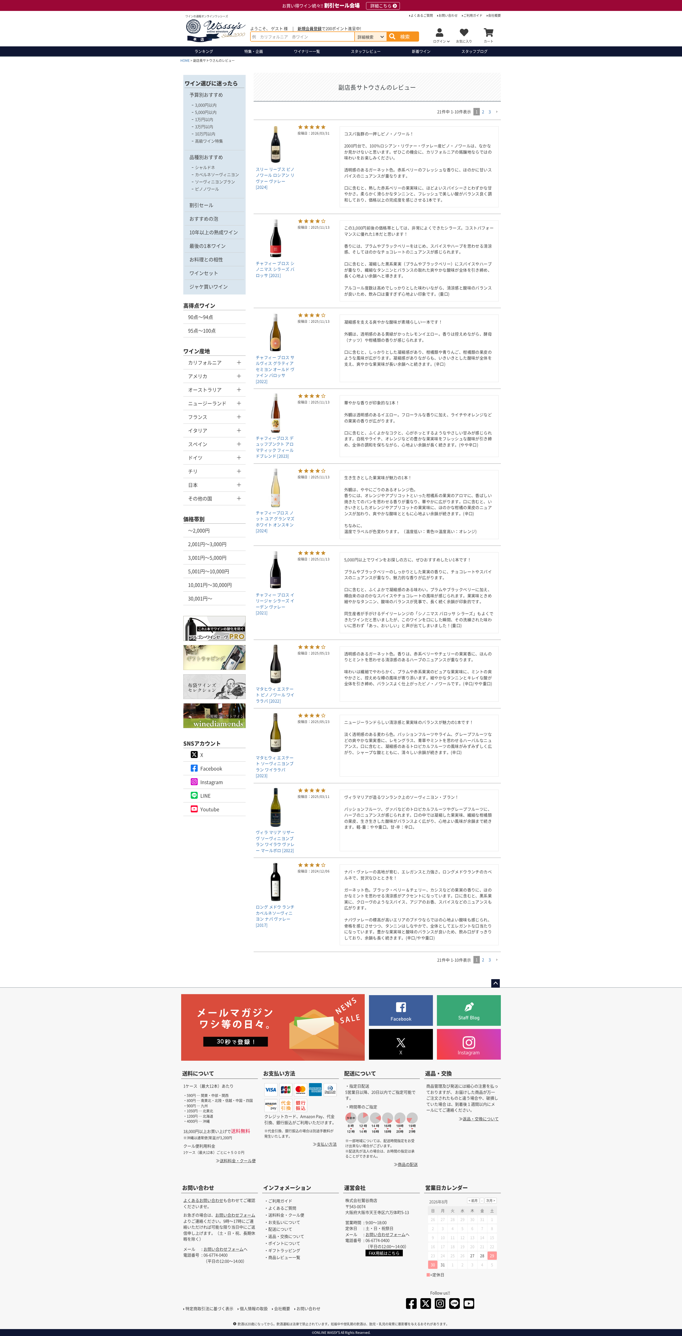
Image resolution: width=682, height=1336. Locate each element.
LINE (205, 795)
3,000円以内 (206, 105)
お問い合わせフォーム (235, 1215)
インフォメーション (287, 1188)
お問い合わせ (448, 15)
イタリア (197, 430)
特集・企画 (253, 51)
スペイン (197, 444)
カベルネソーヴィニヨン (217, 174)
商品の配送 (408, 1164)
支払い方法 (327, 1144)
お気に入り (464, 41)
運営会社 (355, 1188)
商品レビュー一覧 (284, 1257)
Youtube (209, 809)
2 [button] (483, 111)
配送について (360, 1073)
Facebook (211, 768)
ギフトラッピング (284, 1250)
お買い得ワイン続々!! (337, 5)
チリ (193, 471)
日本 (193, 484)
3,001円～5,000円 (207, 557)
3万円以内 (204, 126)
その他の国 (200, 498)
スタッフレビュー (366, 51)
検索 (405, 36)
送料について (198, 1073)
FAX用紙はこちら (384, 1253)
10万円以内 (205, 133)
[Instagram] (440, 1304)
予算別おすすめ (206, 94)
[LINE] (454, 1304)
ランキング (203, 51)
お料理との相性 (206, 259)
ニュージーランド (207, 403)
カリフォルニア (205, 362)
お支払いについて (284, 1222)
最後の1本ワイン (207, 245)
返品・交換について (481, 1118)
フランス (197, 416)
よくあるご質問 (422, 15)
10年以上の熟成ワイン (213, 232)
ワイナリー (307, 51)
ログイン (439, 41)
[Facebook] (411, 1304)
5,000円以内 (206, 112)
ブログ (474, 51)
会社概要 (494, 15)
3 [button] (490, 111)
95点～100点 (202, 330)
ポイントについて (284, 1243)
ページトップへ (495, 983)
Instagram (211, 781)
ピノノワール (207, 189)
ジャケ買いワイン (208, 286)
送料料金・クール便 (238, 1160)
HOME (185, 60)
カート (488, 41)
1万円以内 (204, 119)
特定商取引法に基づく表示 (209, 1308)
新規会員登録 (310, 28)
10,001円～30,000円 (210, 584)
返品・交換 (438, 1073)
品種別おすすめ (206, 157)
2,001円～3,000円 (207, 543)
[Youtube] (469, 1304)
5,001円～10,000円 (208, 571)
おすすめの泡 (203, 218)
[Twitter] (425, 1304)
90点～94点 (200, 316)
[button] (497, 112)
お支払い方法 (279, 1073)
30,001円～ (200, 598)
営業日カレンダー (446, 1188)
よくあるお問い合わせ (203, 1200)
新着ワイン (421, 51)
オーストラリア (205, 389)
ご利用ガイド (472, 15)
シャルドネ (205, 167)
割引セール (201, 204)
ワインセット (203, 272)
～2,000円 (199, 530)
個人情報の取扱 (254, 1308)
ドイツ (195, 457)
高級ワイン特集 (209, 141)
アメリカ (197, 376)
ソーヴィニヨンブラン (215, 181)
